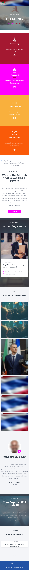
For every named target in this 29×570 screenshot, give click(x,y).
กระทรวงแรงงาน (14, 138)
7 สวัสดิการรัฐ (14, 44)
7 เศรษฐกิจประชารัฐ (14, 106)
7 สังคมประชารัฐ (15, 75)
